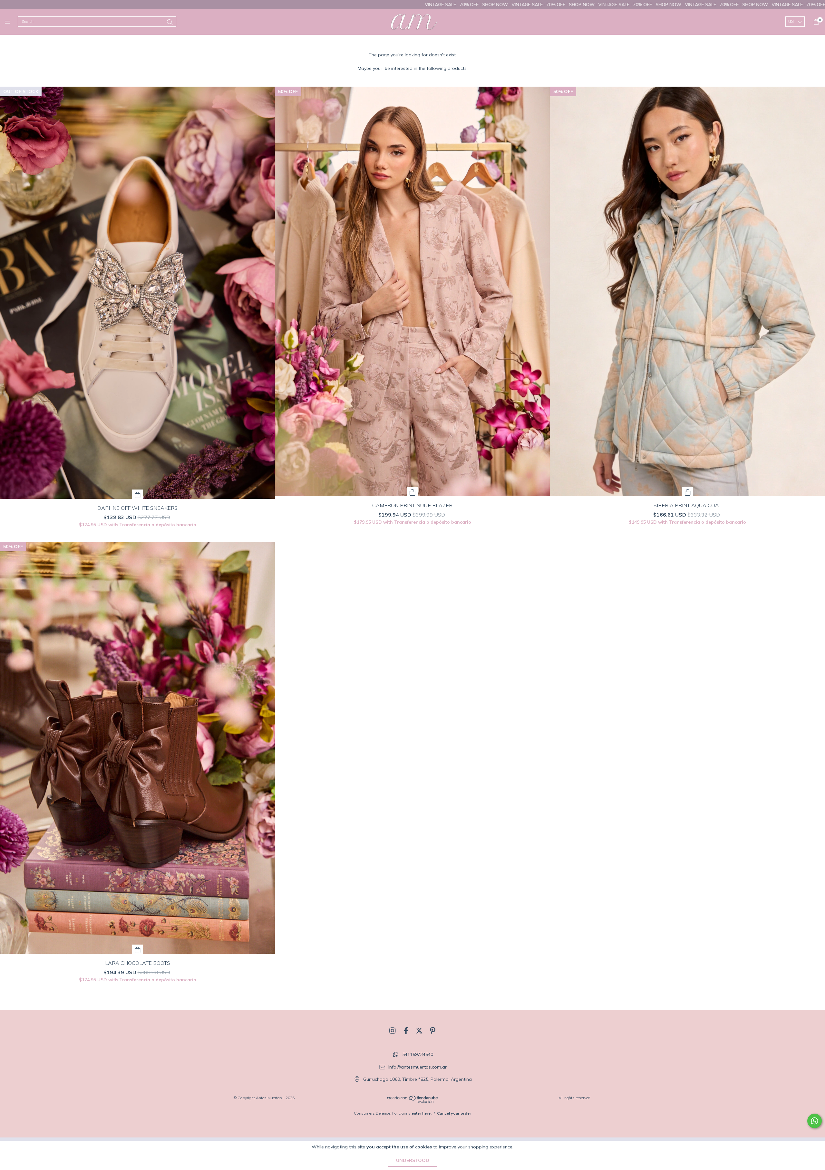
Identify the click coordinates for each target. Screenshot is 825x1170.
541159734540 (417, 1055)
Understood (412, 1160)
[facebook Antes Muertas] (406, 1030)
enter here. (422, 1113)
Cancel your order (454, 1113)
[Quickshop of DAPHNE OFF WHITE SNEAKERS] (137, 494)
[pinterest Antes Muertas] (433, 1030)
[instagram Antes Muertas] (392, 1030)
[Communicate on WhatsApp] (814, 1121)
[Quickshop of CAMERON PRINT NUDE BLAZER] (412, 491)
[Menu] (11, 21)
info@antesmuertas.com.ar (417, 1067)
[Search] (170, 22)
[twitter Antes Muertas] (419, 1030)
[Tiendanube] (413, 1101)
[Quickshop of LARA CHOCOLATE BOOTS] (137, 949)
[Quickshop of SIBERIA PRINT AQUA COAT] (687, 491)
